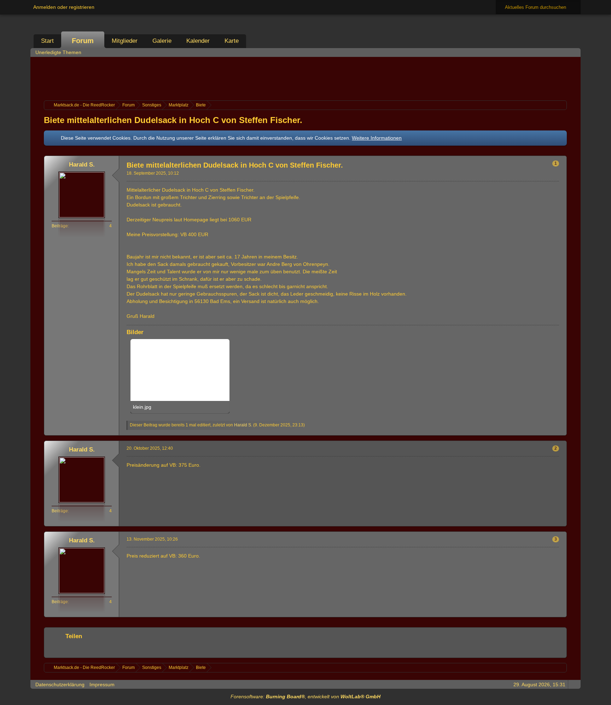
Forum (83, 41)
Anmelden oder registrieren (63, 7)
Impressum (102, 684)
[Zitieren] (537, 430)
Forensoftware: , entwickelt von (305, 696)
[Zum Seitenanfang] (561, 430)
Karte (232, 40)
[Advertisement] (305, 78)
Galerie (161, 40)
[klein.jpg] (179, 376)
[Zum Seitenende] (573, 52)
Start (47, 40)
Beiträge (60, 225)
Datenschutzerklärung (60, 684)
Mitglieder (125, 40)
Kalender (198, 40)
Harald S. (243, 425)
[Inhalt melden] (549, 430)
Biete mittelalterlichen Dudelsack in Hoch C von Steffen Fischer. (173, 120)
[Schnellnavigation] (563, 52)
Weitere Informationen (377, 138)
